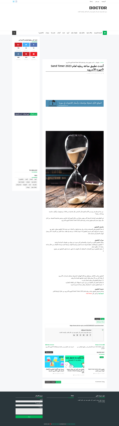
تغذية (63, 32)
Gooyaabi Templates (70, 424)
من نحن (97, 1)
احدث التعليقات (18, 114)
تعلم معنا (53, 32)
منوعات (47, 32)
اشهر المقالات (26, 114)
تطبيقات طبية (74, 32)
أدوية (68, 32)
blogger (58, 382)
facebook (48, 382)
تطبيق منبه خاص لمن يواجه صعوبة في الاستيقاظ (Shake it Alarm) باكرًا (75, 370)
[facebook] (16, 1)
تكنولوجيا (25, 184)
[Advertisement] (41, 17)
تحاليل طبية (82, 32)
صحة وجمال (18, 184)
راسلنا (91, 1)
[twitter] (14, 1)
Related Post (100, 352)
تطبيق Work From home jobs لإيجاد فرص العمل (96, 370)
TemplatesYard (55, 424)
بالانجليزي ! (41, 32)
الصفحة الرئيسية (98, 32)
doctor (98, 8)
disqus (53, 382)
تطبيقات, (88, 73)
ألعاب (26, 179)
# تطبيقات (97, 319)
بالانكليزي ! (21, 179)
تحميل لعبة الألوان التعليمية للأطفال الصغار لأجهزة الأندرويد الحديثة (55, 370)
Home (102, 62)
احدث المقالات (33, 114)
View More (49, 352)
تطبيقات (97, 62)
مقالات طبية (89, 32)
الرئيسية (104, 1)
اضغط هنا (101, 293)
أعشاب (58, 32)
